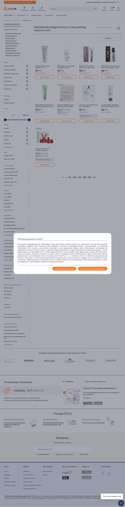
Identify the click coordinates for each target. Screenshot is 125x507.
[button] (121, 503)
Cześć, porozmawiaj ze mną (112, 496)
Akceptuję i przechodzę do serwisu (92, 269)
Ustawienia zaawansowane (64, 269)
